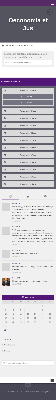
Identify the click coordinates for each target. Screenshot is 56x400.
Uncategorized (9, 345)
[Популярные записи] (28, 196)
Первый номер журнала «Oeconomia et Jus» (29, 281)
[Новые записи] (10, 196)
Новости (16, 203)
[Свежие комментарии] (45, 196)
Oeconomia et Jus (28, 24)
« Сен (4, 330)
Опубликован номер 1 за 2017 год (25, 253)
